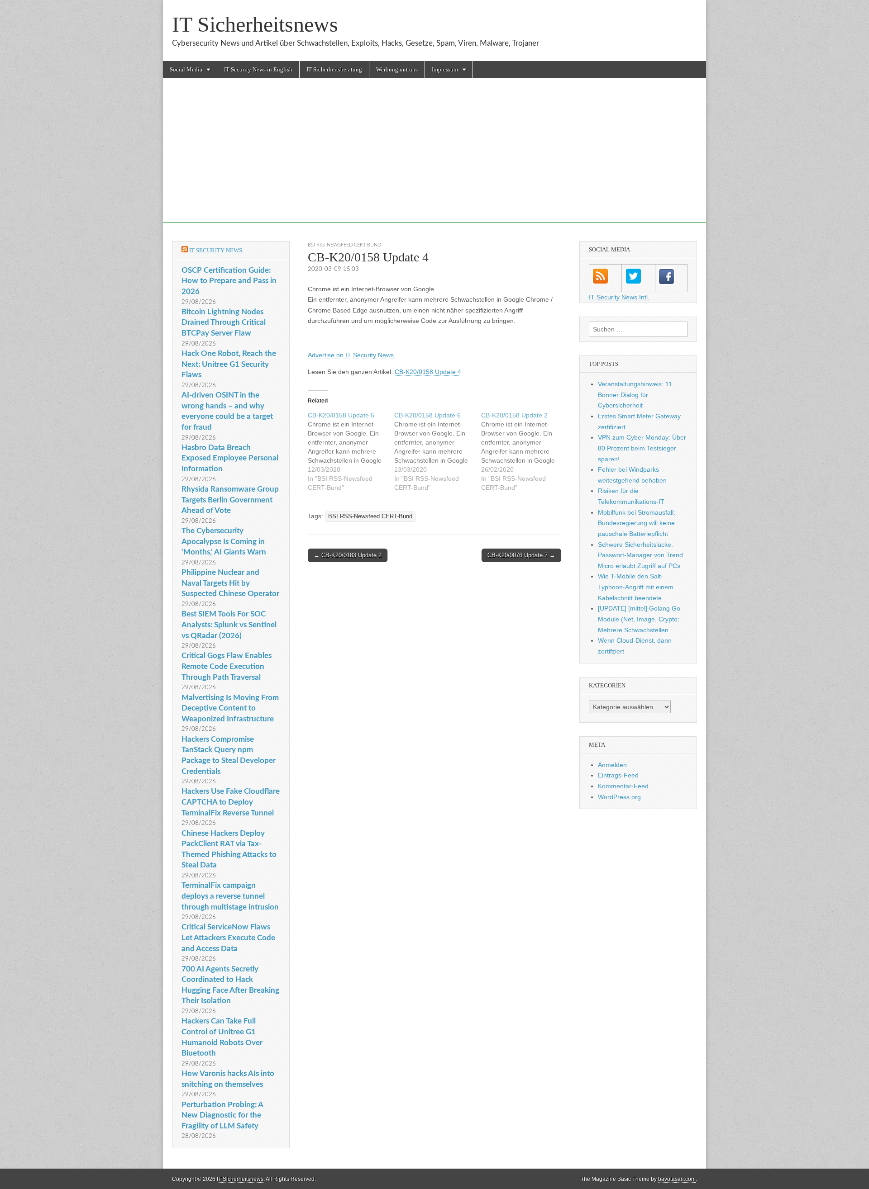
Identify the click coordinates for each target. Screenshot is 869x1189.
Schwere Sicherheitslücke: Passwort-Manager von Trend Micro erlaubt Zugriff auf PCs (640, 555)
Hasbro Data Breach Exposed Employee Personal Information (229, 458)
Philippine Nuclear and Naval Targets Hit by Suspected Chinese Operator (230, 582)
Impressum (445, 69)
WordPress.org (619, 797)
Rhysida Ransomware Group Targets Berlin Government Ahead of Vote (230, 499)
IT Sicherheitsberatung (334, 69)
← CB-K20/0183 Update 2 (348, 555)
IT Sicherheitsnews (255, 24)
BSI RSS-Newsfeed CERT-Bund (344, 244)
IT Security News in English (258, 69)
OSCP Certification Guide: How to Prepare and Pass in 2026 (229, 280)
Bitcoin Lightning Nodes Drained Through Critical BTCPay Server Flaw (223, 322)
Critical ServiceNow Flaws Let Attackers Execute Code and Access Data (228, 937)
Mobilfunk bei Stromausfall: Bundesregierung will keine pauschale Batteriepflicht (636, 523)
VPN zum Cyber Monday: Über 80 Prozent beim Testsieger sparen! (642, 448)
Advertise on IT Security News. (352, 355)
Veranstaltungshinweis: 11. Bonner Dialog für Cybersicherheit (636, 394)
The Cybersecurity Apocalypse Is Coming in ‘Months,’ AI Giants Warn (223, 541)
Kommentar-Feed (623, 786)
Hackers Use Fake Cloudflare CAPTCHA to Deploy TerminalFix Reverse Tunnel (230, 801)
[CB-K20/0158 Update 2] (524, 451)
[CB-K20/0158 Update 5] (351, 451)
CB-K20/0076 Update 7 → (521, 555)
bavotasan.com (677, 1179)
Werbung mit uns (397, 69)
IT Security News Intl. (619, 297)
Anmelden (612, 764)
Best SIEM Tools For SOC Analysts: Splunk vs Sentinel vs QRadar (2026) (229, 624)
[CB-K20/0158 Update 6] (437, 451)
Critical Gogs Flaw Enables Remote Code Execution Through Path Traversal (226, 666)
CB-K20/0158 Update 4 (428, 371)
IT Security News (215, 250)
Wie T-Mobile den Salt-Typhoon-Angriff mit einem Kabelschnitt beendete (635, 587)
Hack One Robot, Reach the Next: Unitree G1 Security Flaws (228, 364)
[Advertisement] (434, 159)
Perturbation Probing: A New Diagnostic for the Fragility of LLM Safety (222, 1115)
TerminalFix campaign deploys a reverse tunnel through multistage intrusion (230, 895)
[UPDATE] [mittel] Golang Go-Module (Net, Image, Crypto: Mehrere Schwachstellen (640, 619)
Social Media (186, 69)
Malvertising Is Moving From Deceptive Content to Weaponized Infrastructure (230, 708)
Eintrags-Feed (618, 775)
